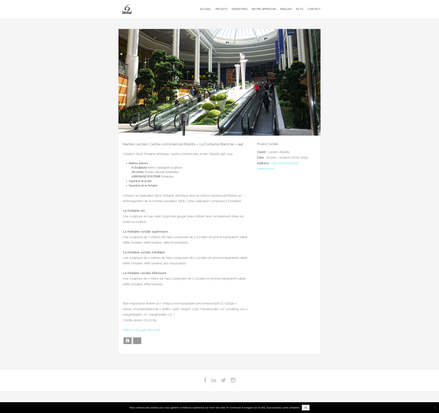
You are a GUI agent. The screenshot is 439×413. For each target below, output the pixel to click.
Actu (299, 9)
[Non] (434, 407)
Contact (314, 9)
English (286, 9)
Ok (305, 407)
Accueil (205, 9)
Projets (222, 9)
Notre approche (264, 9)
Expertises (240, 9)
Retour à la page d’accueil (141, 330)
